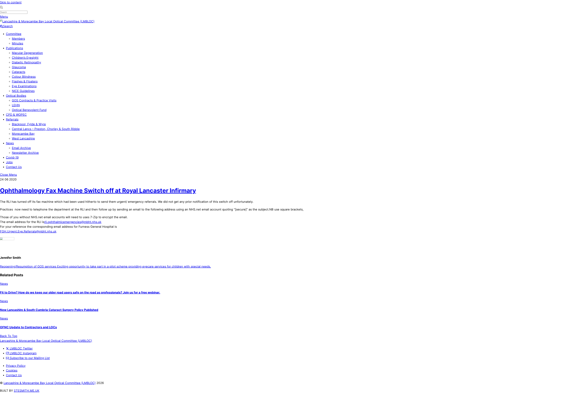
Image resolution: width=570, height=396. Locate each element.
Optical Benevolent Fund (29, 110)
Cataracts (18, 72)
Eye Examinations (24, 86)
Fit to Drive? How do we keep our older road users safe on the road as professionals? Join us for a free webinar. (80, 292)
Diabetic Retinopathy (26, 62)
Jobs (9, 162)
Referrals (12, 119)
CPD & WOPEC (16, 114)
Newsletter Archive (25, 152)
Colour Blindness (24, 76)
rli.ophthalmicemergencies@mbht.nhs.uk (72, 222)
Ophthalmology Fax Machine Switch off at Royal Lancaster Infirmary (98, 190)
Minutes (17, 43)
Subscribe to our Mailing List (29, 358)
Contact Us (14, 167)
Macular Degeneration (27, 53)
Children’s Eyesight (25, 57)
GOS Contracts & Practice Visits (34, 100)
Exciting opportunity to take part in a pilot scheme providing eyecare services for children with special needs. (133, 266)
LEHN (16, 105)
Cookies (11, 370)
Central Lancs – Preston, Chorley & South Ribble (46, 129)
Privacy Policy (16, 365)
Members (18, 38)
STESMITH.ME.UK (26, 390)
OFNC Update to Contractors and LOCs (28, 327)
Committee (13, 34)
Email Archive (21, 148)
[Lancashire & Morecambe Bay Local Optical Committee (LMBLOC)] (47, 21)
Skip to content (11, 2)
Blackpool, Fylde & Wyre (29, 124)
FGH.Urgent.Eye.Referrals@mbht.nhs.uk (28, 231)
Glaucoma (19, 67)
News (10, 143)
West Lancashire (23, 138)
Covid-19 (12, 157)
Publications (14, 48)
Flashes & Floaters (25, 81)
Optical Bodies (16, 95)
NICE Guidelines (23, 91)
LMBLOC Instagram (23, 353)
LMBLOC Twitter (21, 348)
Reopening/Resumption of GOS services (28, 266)
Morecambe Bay (23, 133)
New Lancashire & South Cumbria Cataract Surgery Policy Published (49, 310)
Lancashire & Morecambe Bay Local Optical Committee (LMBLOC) (50, 383)
